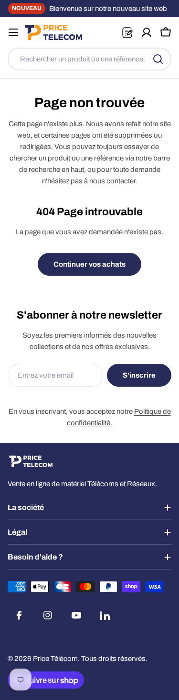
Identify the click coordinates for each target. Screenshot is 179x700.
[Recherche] (158, 59)
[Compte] (146, 32)
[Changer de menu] (13, 32)
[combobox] (89, 59)
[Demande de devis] (127, 33)
